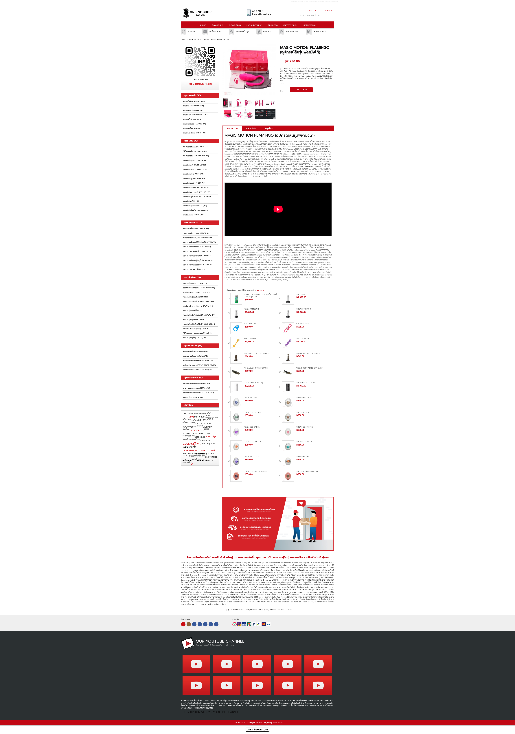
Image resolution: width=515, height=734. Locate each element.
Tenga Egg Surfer (304, 441)
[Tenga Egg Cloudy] (236, 461)
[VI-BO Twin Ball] (236, 343)
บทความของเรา (320, 31)
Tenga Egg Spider (252, 427)
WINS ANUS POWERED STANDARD (309, 368)
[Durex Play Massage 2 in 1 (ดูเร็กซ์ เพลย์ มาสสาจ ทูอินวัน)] (236, 299)
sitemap (289, 609)
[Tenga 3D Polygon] (288, 313)
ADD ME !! (257, 11)
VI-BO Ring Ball (250, 323)
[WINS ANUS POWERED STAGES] (236, 372)
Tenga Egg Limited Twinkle (307, 471)
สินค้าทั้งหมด (217, 25)
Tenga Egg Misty (251, 397)
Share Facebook (316, 89)
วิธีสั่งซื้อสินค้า (215, 31)
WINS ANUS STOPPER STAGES (308, 353)
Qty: (282, 91)
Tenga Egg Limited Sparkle (255, 471)
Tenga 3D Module (251, 309)
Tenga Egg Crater (304, 397)
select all (261, 290)
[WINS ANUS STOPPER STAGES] (288, 358)
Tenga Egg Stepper (304, 427)
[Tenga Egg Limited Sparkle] (236, 476)
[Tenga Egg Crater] (288, 402)
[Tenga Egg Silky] (288, 417)
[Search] (330, 15)
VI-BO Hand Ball (302, 323)
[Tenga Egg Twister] (236, 446)
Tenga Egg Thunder (253, 412)
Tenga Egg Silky (303, 412)
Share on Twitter (322, 89)
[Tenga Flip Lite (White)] (236, 387)
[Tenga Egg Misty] (236, 402)
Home (183, 39)
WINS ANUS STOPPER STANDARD (257, 353)
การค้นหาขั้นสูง (242, 31)
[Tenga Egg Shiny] (288, 461)
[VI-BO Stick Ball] (288, 343)
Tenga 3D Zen (301, 294)
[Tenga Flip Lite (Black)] (288, 387)
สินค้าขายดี (273, 25)
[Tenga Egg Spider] (236, 431)
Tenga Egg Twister (252, 441)
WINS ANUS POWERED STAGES (256, 368)
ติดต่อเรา (267, 31)
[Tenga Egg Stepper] (288, 431)
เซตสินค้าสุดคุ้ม (309, 25)
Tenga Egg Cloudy (252, 456)
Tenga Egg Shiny (303, 456)
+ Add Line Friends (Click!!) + (200, 84)
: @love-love (200, 79)
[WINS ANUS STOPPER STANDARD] (236, 358)
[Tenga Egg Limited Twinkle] (288, 476)
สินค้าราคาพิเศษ (290, 25)
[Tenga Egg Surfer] (288, 446)
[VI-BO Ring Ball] (236, 328)
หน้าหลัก (202, 25)
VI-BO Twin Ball (250, 338)
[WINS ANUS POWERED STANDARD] (288, 372)
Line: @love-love (261, 14)
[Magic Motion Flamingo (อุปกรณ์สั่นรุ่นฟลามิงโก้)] (227, 103)
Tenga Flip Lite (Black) (305, 382)
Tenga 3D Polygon (304, 309)
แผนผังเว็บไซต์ (292, 31)
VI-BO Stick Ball (302, 338)
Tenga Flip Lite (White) (253, 382)
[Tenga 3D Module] (236, 313)
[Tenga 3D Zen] (288, 299)
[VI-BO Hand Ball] (288, 328)
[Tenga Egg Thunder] (236, 417)
